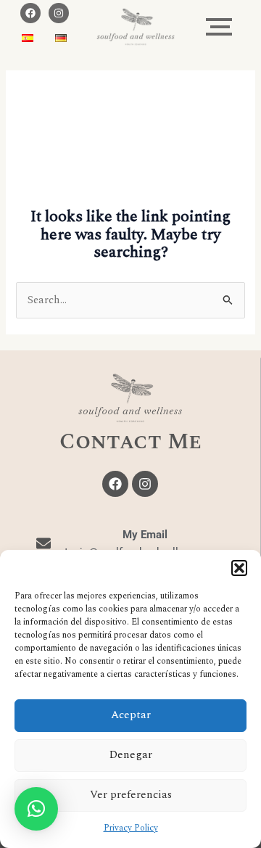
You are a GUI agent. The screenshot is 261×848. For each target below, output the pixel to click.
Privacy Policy (131, 828)
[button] (239, 568)
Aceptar (131, 715)
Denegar (130, 754)
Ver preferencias (131, 794)
